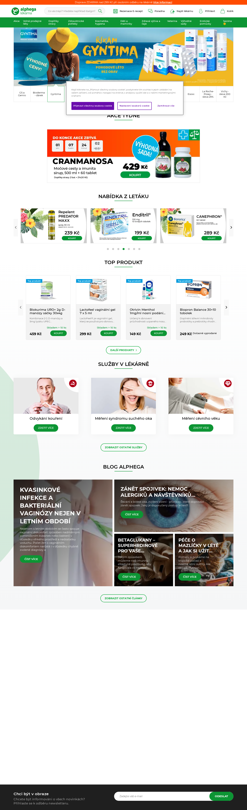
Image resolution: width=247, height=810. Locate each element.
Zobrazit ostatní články (123, 598)
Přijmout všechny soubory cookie (92, 105)
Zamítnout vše (165, 105)
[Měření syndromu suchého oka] (123, 396)
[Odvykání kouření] (46, 396)
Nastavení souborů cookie (135, 105)
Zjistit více (46, 427)
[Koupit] (54, 225)
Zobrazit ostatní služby (123, 447)
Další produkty (122, 350)
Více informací (162, 2)
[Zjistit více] (123, 55)
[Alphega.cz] (25, 11)
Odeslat (221, 796)
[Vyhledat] (100, 11)
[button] (16, 227)
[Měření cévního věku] (201, 396)
